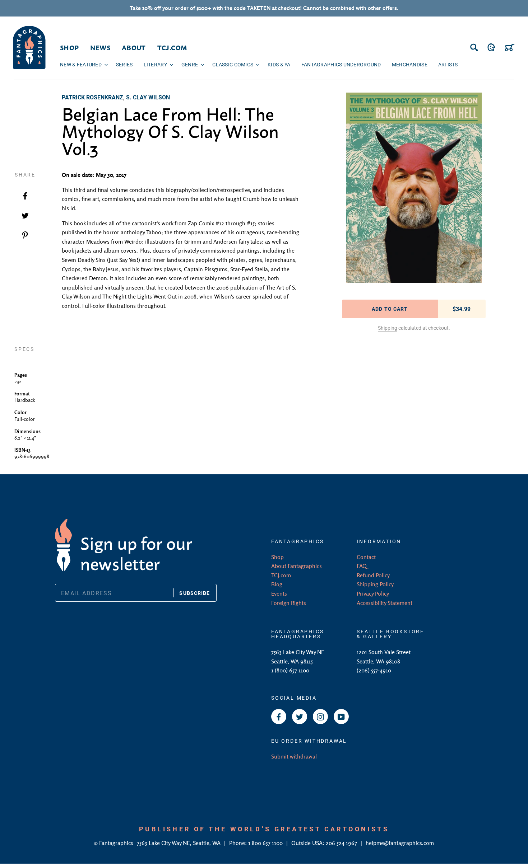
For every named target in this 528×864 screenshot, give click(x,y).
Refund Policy (373, 575)
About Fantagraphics (296, 565)
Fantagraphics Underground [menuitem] (341, 64)
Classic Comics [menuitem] (232, 64)
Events (279, 593)
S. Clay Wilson (148, 97)
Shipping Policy (375, 584)
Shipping (387, 327)
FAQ (362, 565)
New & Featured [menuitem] (81, 64)
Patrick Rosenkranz (92, 97)
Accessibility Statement (384, 602)
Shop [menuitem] (69, 47)
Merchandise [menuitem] (409, 64)
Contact (366, 556)
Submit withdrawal (294, 756)
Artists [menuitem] (448, 64)
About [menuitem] (134, 47)
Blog (276, 584)
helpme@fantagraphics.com (400, 842)
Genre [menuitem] (189, 64)
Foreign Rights (288, 602)
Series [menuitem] (124, 64)
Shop (277, 556)
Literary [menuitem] (155, 64)
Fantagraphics (117, 842)
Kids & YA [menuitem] (279, 64)
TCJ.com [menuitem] (172, 47)
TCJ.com (281, 575)
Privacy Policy (373, 593)
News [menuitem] (100, 47)
